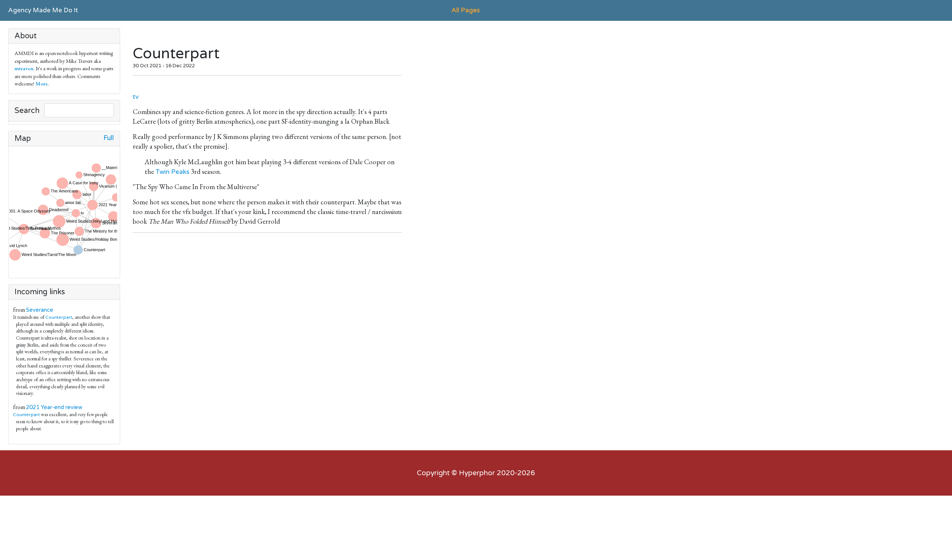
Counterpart (58, 317)
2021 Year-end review (54, 407)
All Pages (465, 10)
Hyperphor (477, 473)
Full (108, 138)
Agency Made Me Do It (43, 10)
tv (136, 97)
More (41, 83)
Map (23, 138)
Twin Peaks (172, 172)
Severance (39, 310)
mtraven (24, 68)
